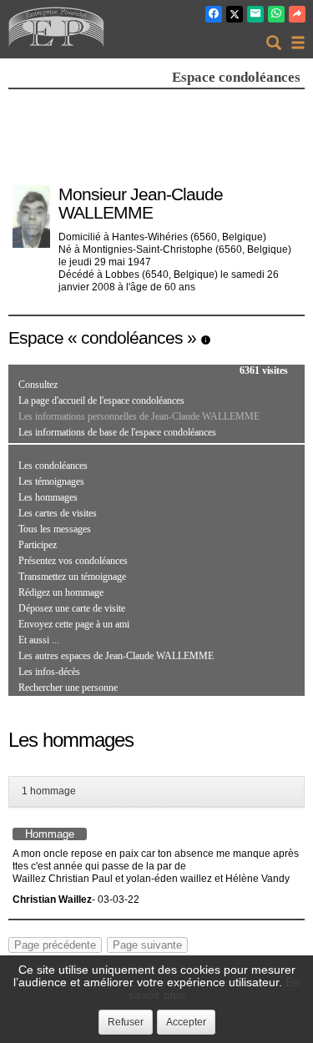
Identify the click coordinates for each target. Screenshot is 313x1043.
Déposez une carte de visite (71, 608)
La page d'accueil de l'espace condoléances (101, 400)
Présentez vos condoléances (73, 561)
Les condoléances (53, 465)
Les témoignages (51, 481)
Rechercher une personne (68, 687)
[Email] (255, 14)
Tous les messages (54, 529)
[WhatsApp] (276, 14)
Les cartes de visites (57, 513)
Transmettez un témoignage (72, 576)
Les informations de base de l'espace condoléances (117, 432)
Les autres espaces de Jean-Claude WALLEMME (116, 656)
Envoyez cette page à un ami (73, 624)
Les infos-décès (49, 672)
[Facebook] (213, 14)
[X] (234, 14)
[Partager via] (297, 14)
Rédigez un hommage (60, 592)
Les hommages (48, 497)
